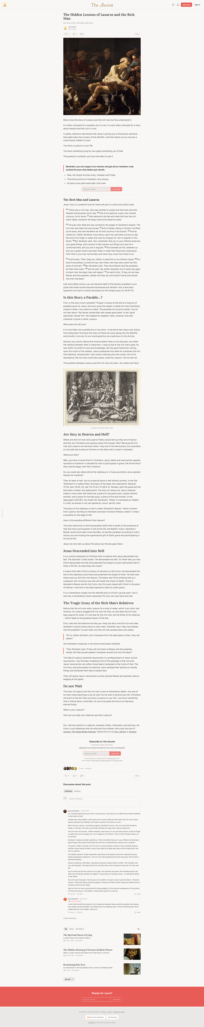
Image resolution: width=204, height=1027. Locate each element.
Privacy (103, 1012)
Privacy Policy (118, 760)
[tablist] (72, 791)
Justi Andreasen (73, 811)
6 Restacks (88, 768)
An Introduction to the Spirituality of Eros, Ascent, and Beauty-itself (87, 968)
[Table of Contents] (2, 513)
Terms (109, 1012)
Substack (91, 1022)
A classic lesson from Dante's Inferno (76, 938)
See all (67, 979)
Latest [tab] (71, 929)
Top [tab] (66, 929)
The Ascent (72, 27)
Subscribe (186, 5)
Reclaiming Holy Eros (74, 964)
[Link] (60, 199)
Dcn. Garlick (120, 732)
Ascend (132, 732)
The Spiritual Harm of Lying (77, 935)
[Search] (173, 5)
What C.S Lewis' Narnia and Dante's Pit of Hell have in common (86, 953)
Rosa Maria (72, 899)
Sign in (197, 5)
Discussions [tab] (80, 929)
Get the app (112, 1017)
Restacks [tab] (77, 791)
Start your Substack (96, 1017)
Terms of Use (112, 758)
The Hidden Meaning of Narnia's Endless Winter (88, 950)
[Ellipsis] (139, 810)
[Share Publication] (178, 5)
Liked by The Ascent (75, 901)
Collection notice (119, 1012)
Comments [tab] (68, 791)
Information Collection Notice (101, 760)
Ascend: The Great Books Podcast (79, 732)
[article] (102, 939)
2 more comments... (70, 918)
